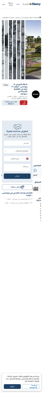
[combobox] (20, 151)
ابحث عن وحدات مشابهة (11, 102)
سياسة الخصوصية (33, 386)
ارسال (17, 176)
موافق (12, 386)
